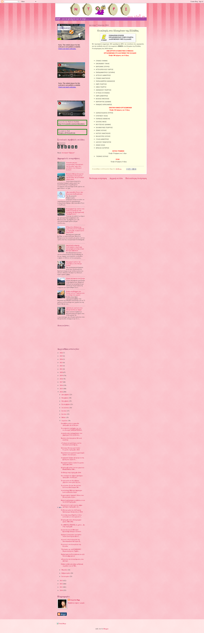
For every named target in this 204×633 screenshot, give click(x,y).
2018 (61, 379)
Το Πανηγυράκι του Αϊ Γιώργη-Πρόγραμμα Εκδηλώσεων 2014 (72, 511)
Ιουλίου (64, 411)
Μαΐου (64, 417)
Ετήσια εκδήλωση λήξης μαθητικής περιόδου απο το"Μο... (72, 565)
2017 (61, 382)
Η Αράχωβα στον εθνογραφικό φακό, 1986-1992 (71, 521)
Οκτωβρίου (65, 401)
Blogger (106, 629)
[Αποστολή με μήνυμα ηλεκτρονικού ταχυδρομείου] (127, 169)
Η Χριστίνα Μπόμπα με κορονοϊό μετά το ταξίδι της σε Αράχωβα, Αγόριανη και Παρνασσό (75, 229)
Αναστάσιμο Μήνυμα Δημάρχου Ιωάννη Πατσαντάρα (71, 491)
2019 (61, 375)
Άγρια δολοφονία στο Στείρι (75, 278)
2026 (61, 353)
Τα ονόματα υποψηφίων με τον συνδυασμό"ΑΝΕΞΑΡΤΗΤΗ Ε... (72, 429)
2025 (61, 356)
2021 (61, 369)
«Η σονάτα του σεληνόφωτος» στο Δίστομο (72, 560)
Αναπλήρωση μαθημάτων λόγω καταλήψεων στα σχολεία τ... (71, 516)
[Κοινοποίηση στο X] (131, 169)
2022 (61, 366)
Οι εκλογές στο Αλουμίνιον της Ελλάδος (71, 545)
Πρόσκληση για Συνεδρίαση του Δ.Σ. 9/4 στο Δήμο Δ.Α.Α (73, 555)
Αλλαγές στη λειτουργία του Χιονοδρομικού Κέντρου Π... (71, 540)
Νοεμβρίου (65, 398)
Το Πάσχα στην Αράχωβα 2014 (71, 472)
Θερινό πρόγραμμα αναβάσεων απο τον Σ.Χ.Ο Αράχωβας (73, 501)
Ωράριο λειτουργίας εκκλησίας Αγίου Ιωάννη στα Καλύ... (71, 535)
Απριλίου (65, 421)
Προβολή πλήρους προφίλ (76, 603)
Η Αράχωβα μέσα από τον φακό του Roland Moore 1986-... (72, 468)
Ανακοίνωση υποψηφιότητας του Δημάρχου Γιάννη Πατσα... (71, 434)
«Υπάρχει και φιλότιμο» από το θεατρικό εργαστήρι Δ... (71, 444)
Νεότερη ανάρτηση (98, 178)
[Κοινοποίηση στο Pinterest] (135, 169)
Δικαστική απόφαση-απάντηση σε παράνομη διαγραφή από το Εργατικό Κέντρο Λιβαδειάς (75, 248)
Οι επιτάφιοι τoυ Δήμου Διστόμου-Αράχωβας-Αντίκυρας (72, 476)
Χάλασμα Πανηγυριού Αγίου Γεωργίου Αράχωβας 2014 (70, 449)
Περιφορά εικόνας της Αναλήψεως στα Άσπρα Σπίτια (74, 263)
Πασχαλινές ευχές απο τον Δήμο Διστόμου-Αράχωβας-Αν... (71, 506)
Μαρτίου (65, 570)
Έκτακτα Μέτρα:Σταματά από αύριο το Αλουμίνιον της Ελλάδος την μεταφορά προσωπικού (75, 176)
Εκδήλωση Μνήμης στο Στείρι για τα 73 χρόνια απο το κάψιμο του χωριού (75, 293)
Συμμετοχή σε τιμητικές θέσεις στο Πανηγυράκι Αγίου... (72, 496)
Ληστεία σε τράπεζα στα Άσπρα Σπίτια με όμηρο (74, 309)
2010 (61, 590)
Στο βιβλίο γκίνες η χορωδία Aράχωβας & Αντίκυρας (70, 424)
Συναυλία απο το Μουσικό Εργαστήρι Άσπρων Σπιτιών (71, 530)
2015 (61, 389)
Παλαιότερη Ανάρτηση (136, 178)
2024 (61, 359)
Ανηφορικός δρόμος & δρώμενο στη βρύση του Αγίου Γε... (72, 458)
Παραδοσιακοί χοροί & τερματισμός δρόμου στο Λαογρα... (72, 454)
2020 (61, 372)
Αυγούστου (65, 408)
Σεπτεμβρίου (66, 404)
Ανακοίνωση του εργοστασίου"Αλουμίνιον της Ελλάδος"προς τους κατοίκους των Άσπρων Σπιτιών (74, 166)
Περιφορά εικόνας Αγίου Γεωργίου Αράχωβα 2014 (72, 463)
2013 (61, 581)
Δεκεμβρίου (65, 394)
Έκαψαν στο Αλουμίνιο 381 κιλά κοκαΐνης (71, 439)
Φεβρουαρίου (66, 573)
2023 (61, 362)
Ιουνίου (64, 414)
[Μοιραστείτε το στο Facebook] (133, 169)
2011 (61, 587)
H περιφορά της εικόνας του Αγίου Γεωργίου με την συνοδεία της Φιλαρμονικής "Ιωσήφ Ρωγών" (75, 211)
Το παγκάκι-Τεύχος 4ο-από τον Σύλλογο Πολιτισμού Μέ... (71, 486)
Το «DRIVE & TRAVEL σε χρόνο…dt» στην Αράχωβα (73, 526)
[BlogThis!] (129, 169)
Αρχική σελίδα (116, 178)
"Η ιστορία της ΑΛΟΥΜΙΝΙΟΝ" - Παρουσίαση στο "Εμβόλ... (71, 550)
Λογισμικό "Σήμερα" (68, 153)
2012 (61, 584)
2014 (61, 392)
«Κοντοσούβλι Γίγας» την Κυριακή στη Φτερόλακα (74, 193)
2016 (61, 385)
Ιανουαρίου (66, 576)
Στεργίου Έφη (75, 600)
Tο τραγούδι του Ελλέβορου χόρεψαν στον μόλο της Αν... (71, 481)
